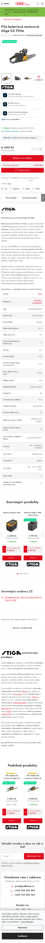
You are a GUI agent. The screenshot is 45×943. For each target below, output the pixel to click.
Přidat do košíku (22, 158)
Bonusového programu (28, 138)
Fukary (8, 711)
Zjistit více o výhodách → (11, 119)
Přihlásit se (34, 856)
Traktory (35, 697)
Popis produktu (10, 197)
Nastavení (22, 927)
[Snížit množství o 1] (32, 149)
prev (2, 534)
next (43, 534)
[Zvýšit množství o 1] (40, 149)
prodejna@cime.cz (24, 886)
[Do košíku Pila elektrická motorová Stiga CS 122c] (11, 820)
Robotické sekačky (20, 703)
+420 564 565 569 (24, 890)
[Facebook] (17, 909)
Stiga (9, 183)
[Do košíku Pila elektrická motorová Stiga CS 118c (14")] (33, 820)
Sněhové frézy (6, 714)
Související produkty (29, 197)
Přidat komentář (22, 628)
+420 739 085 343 (24, 894)
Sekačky (24, 691)
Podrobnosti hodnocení (34, 35)
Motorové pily (6, 708)
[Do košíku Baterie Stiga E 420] (11, 558)
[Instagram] (23, 909)
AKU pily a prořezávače (37, 301)
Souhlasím (22, 936)
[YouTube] (29, 909)
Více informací (27, 921)
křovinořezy (17, 694)
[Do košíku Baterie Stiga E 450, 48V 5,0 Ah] (33, 557)
